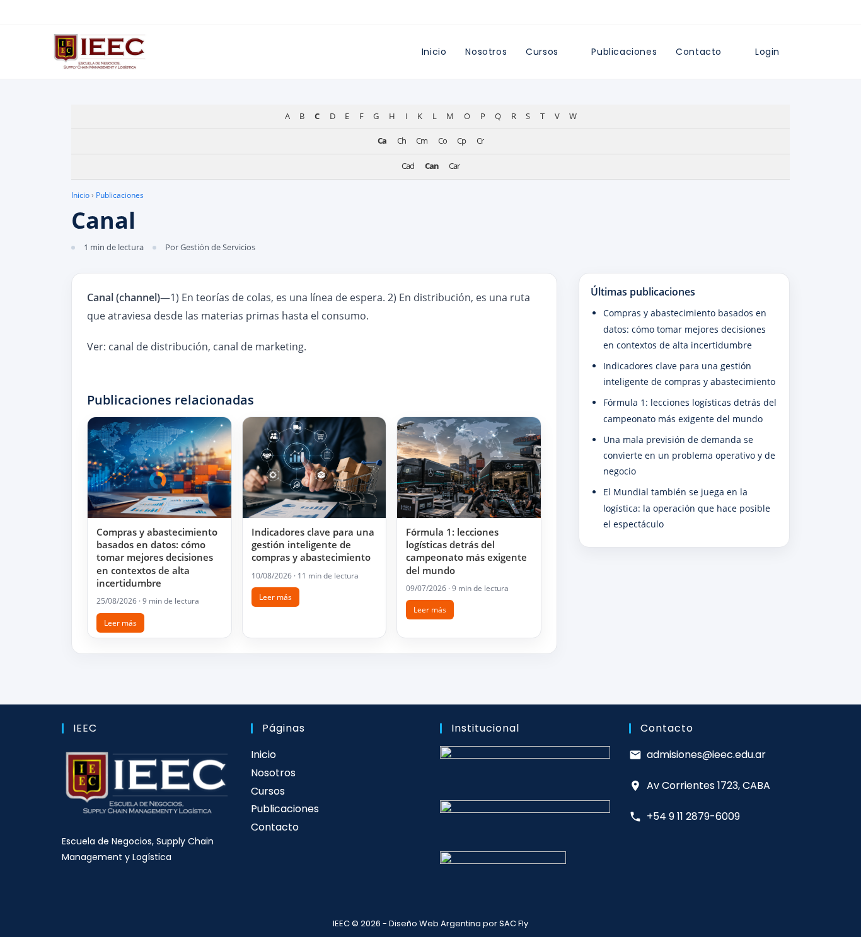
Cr (480, 140)
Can (432, 166)
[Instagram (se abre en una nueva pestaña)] (423, 14)
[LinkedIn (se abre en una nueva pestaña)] (437, 14)
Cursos (268, 791)
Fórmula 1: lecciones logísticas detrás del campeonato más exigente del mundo (466, 551)
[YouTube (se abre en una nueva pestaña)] (451, 14)
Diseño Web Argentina (435, 923)
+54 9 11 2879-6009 (693, 816)
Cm (421, 140)
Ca (382, 140)
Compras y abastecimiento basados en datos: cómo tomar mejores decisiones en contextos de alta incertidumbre (156, 557)
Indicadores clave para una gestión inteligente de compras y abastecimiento (312, 545)
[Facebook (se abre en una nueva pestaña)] (410, 14)
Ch (401, 140)
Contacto (275, 827)
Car (454, 166)
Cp (461, 140)
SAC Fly (513, 923)
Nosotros (273, 773)
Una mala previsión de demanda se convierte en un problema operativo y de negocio (689, 454)
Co (442, 140)
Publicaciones (120, 195)
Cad (408, 166)
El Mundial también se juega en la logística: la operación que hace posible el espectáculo (686, 507)
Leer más (120, 623)
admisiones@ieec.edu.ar (706, 754)
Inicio (80, 195)
